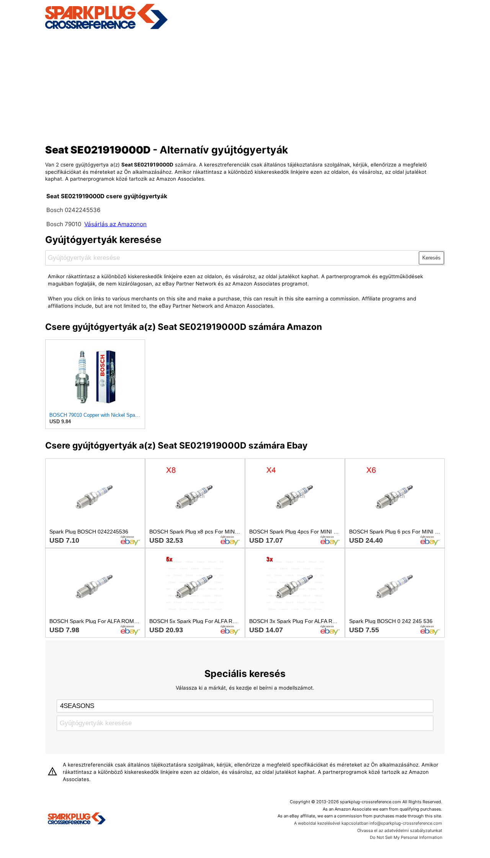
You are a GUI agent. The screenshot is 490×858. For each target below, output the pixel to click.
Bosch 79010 (63, 224)
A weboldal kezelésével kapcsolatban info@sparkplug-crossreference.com (368, 823)
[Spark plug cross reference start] (77, 819)
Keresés (431, 258)
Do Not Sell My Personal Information (406, 837)
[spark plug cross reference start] (106, 28)
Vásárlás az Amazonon (115, 224)
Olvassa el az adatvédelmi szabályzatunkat (399, 830)
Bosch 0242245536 (73, 210)
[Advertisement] (245, 85)
